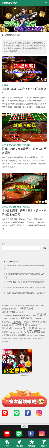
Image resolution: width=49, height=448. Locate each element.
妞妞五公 (14, 305)
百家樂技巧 (26, 318)
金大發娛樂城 (30, 331)
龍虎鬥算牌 (5, 342)
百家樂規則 (42, 322)
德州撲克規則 (20, 312)
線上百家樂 (30, 328)
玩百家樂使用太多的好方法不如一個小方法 (19, 315)
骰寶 (43, 332)
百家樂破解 (17, 145)
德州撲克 (6, 308)
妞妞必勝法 (30, 305)
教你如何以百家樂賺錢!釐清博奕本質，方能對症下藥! (25, 288)
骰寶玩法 (22, 335)
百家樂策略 (33, 322)
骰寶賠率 (35, 335)
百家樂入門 (6, 318)
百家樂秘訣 (26, 322)
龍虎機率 (4, 338)
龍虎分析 (42, 335)
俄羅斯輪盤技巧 (6, 305)
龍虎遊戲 (20, 338)
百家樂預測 (17, 329)
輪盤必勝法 (42, 329)
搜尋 (3, 244)
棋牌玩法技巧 (7, 145)
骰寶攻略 (13, 335)
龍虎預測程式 (28, 338)
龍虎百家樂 (12, 338)
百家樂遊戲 (7, 328)
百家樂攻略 (37, 318)
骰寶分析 (5, 335)
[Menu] (46, 3)
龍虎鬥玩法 (37, 338)
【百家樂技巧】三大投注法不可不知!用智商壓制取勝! (25, 282)
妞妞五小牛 (21, 305)
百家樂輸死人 (34, 325)
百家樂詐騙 (6, 325)
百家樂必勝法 (16, 319)
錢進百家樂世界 (9, 3)
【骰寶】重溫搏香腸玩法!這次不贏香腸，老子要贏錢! (25, 293)
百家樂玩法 (6, 322)
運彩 (17, 332)
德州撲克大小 (15, 309)
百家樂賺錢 (20, 324)
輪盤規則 (12, 332)
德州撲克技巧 (26, 308)
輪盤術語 (5, 332)
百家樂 (41, 315)
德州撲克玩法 (8, 311)
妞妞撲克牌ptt (39, 305)
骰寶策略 (29, 335)
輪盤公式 (5, 85)
